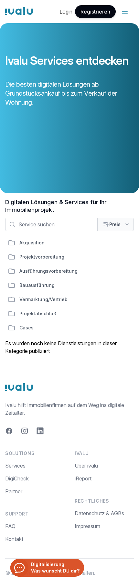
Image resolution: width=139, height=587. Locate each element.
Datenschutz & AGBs (99, 513)
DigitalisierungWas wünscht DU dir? (55, 567)
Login (65, 11)
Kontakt (14, 539)
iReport (83, 478)
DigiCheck (17, 478)
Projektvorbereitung (41, 257)
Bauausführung (37, 285)
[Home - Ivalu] (19, 11)
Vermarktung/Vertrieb (43, 299)
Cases (26, 327)
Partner (13, 491)
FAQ (10, 526)
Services (15, 465)
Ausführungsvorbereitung (48, 271)
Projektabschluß (37, 313)
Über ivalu (86, 465)
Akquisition (32, 242)
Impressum (87, 526)
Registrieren (95, 11)
